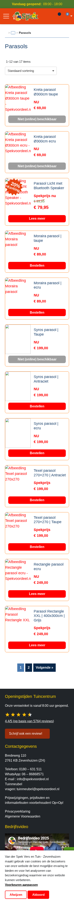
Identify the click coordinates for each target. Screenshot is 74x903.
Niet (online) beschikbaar (37, 119)
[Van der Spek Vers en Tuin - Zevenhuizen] (25, 16)
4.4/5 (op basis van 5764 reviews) (29, 721)
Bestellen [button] (37, 265)
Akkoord (38, 894)
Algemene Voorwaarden (22, 816)
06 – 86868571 (33, 774)
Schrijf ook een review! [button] (25, 733)
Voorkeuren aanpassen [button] (21, 884)
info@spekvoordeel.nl (33, 779)
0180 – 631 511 (30, 769)
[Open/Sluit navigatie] (6, 16)
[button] (68, 16)
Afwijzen (16, 894)
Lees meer (37, 218)
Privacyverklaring (17, 811)
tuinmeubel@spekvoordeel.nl (38, 789)
